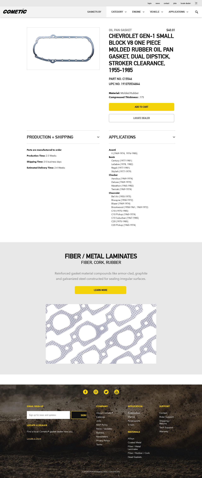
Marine (131, 417)
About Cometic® (104, 413)
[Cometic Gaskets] (13, 10)
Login (150, 3)
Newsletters (102, 436)
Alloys (131, 438)
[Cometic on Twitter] (106, 392)
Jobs (175, 3)
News (158, 3)
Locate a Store (34, 438)
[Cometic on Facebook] (85, 392)
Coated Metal (134, 442)
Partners (100, 432)
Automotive (134, 413)
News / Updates (104, 428)
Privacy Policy (103, 440)
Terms (99, 444)
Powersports (134, 421)
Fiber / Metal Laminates (134, 448)
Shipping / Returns (164, 422)
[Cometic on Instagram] (95, 392)
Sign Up (85, 415)
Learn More (100, 290)
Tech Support (166, 427)
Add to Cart (141, 106)
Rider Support (166, 417)
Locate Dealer (186, 3)
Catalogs (100, 417)
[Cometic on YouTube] (116, 392)
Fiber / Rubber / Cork (139, 453)
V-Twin (131, 425)
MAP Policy (102, 425)
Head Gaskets (135, 457)
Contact (166, 3)
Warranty (163, 431)
